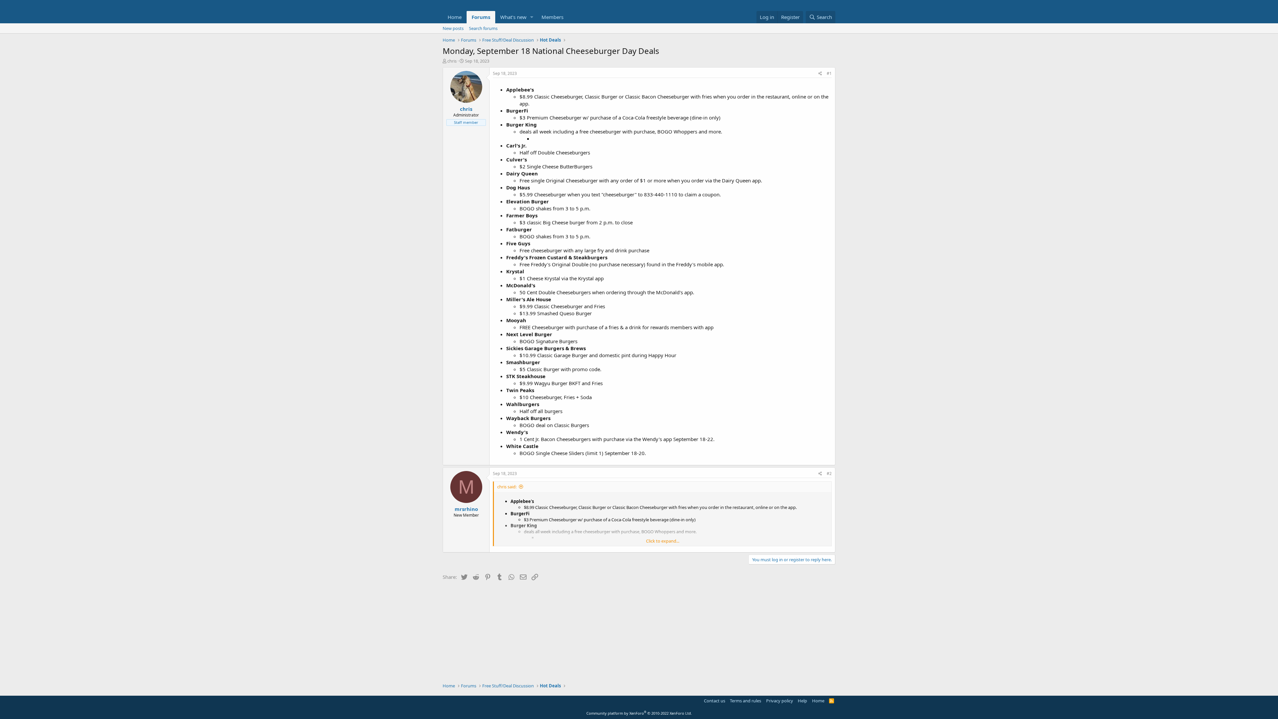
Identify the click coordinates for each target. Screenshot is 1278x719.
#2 (829, 473)
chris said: (507, 487)
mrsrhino (466, 509)
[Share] (820, 74)
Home (455, 17)
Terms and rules (745, 701)
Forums (481, 17)
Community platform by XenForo (639, 713)
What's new (513, 17)
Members (552, 17)
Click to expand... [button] (662, 541)
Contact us (714, 701)
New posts (453, 28)
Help (802, 701)
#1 (829, 73)
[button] (531, 17)
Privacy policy (779, 701)
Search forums (483, 28)
